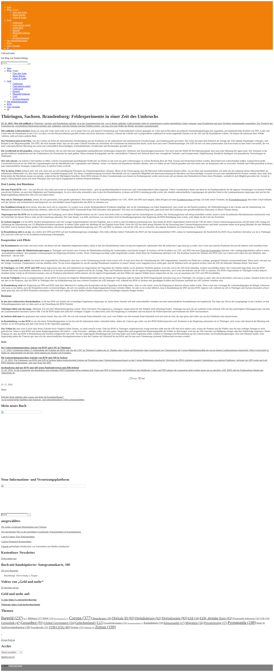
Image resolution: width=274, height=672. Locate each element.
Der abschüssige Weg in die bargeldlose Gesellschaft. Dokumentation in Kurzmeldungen (41, 532)
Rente (260, 623)
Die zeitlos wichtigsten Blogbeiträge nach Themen (24, 527)
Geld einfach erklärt (21, 25)
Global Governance (59, 623)
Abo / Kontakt (13, 46)
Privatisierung (215, 623)
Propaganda (242, 622)
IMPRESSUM (7, 657)
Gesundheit (32, 623)
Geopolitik (11, 623)
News (3, 389)
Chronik (5, 546)
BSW (9, 43)
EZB (193, 618)
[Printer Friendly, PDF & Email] (137, 378)
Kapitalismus (153, 622)
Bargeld (16, 30)
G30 (264, 618)
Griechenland (89, 623)
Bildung (35, 618)
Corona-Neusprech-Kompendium (16, 541)
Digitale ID (123, 618)
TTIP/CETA (59, 627)
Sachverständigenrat (15, 627)
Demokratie (102, 618)
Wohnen (89, 627)
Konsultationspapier (238, 199)
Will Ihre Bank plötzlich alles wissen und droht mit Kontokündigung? (32, 397)
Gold (15, 35)
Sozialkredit (39, 627)
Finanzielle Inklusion (246, 618)
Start (9, 7)
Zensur (105, 627)
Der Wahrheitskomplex (17, 40)
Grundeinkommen (115, 623)
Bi (26, 619)
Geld (9, 20)
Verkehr (76, 627)
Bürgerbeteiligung (61, 619)
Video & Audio (19, 17)
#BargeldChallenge (21, 33)
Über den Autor (20, 12)
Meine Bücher (19, 15)
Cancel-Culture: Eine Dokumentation (18, 537)
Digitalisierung (148, 618)
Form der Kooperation (211, 250)
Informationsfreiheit (135, 623)
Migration (194, 623)
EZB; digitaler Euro (216, 618)
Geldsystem (18, 28)
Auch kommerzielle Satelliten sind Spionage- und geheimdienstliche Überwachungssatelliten (42, 399)
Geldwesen (18, 22)
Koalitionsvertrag (185, 199)
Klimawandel (174, 622)
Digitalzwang (174, 618)
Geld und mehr (15, 666)
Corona (80, 618)
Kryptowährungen (21, 38)
